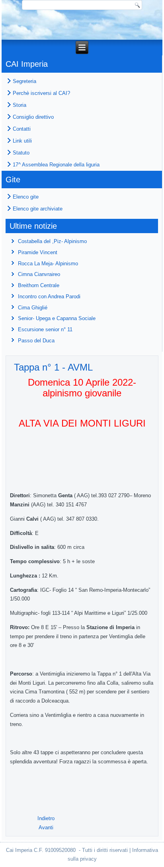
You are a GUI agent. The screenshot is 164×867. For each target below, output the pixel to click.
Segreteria (24, 81)
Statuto (21, 153)
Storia (19, 105)
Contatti (22, 129)
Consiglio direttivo (33, 117)
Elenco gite (26, 197)
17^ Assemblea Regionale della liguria (56, 165)
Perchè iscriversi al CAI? (41, 93)
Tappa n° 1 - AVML (53, 367)
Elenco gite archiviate (37, 209)
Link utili (22, 141)
